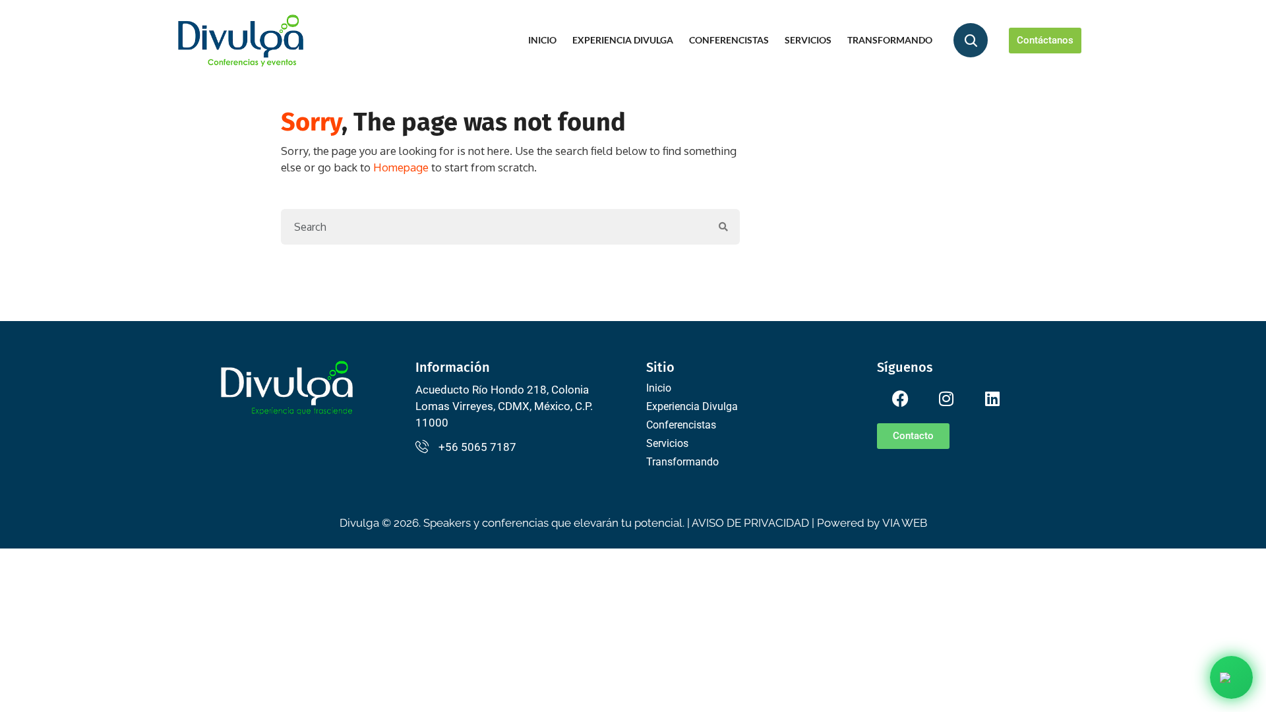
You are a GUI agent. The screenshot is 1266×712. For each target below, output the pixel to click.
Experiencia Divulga (622, 39)
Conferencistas (729, 39)
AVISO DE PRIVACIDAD (750, 522)
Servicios (808, 39)
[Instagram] (946, 398)
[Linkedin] (992, 398)
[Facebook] (900, 398)
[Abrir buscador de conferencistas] (970, 40)
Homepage (401, 167)
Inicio (542, 39)
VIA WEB (904, 522)
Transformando (889, 39)
